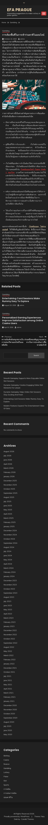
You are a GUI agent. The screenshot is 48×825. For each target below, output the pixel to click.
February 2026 (10, 472)
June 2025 (8, 505)
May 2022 (8, 651)
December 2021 (10, 668)
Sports (6, 785)
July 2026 (7, 455)
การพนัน (7, 789)
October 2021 (9, 672)
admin (22, 39)
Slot (5, 781)
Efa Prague (19, 10)
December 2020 (10, 705)
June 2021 (8, 680)
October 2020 (9, 713)
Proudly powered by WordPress (17, 816)
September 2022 (10, 643)
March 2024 (9, 568)
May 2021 (8, 684)
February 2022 (10, 659)
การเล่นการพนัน (10, 793)
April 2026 (8, 464)
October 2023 (9, 589)
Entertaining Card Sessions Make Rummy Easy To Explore (21, 300)
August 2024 (9, 547)
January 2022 (9, 664)
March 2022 (9, 655)
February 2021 (10, 697)
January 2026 (9, 476)
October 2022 (9, 639)
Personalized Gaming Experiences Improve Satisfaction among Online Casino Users (22, 320)
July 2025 (7, 501)
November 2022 (10, 634)
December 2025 (10, 480)
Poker (6, 776)
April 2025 (8, 514)
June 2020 (8, 730)
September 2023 (10, 593)
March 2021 (9, 693)
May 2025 (8, 510)
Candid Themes (27, 819)
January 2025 (9, 526)
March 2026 (9, 468)
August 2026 (9, 451)
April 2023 (8, 614)
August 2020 (9, 722)
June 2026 (8, 460)
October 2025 (9, 489)
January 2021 (9, 701)
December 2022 (10, 630)
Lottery (6, 772)
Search (36, 355)
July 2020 (7, 726)
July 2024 (7, 551)
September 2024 (10, 543)
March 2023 (9, 618)
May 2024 (8, 560)
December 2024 (10, 530)
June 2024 (8, 555)
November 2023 (10, 585)
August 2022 (9, 647)
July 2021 (7, 676)
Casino (6, 760)
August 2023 (9, 597)
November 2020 (10, 709)
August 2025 (9, 497)
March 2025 (9, 518)
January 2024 (9, 576)
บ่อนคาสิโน (8, 797)
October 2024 (9, 539)
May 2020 (8, 734)
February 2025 (10, 522)
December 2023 (10, 580)
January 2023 (9, 626)
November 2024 (10, 535)
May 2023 (8, 609)
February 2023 (10, 622)
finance (6, 764)
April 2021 (8, 689)
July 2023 (7, 601)
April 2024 (8, 564)
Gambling (5, 31)
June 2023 (8, 605)
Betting (6, 756)
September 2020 (10, 718)
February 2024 (10, 572)
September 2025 (10, 493)
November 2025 (10, 485)
